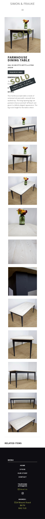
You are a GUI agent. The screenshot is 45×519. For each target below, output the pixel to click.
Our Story (22, 473)
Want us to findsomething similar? (23, 85)
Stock (22, 469)
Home (22, 465)
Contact (22, 477)
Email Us (23, 489)
